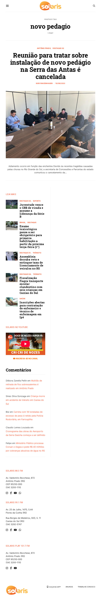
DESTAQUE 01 (25, 253)
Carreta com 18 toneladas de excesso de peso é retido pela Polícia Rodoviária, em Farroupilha (24, 416)
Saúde (22, 299)
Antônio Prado (44, 48)
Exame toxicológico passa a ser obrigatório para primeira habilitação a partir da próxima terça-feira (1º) (32, 236)
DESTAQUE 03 (25, 201)
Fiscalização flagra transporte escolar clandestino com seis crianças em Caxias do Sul (31, 285)
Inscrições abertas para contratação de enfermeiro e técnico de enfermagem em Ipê (32, 310)
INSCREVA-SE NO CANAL (26, 358)
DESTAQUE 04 (25, 274)
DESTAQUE (31, 222)
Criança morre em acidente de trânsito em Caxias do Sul (25, 400)
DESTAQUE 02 (58, 48)
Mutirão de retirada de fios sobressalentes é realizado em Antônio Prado (24, 384)
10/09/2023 (60, 83)
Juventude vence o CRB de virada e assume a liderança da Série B (32, 210)
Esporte (37, 201)
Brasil (22, 222)
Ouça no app (54, 587)
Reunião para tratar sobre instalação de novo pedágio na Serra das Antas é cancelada (50, 66)
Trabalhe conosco (86, 587)
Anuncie (69, 587)
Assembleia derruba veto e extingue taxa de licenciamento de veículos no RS (31, 262)
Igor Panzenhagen (44, 83)
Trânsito (37, 253)
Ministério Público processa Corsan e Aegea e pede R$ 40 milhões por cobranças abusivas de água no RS (25, 447)
